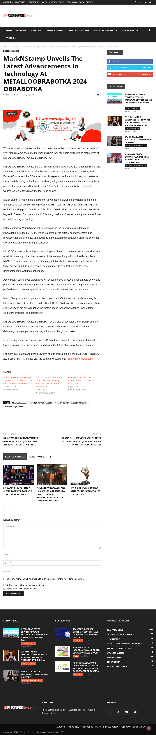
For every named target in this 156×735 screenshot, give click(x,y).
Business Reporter (13, 95)
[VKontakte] (145, 2)
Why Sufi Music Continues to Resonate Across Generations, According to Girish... (137, 121)
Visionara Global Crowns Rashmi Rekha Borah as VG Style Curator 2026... (137, 158)
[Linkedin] (27, 102)
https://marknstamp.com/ (80, 358)
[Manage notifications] (148, 728)
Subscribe (146, 74)
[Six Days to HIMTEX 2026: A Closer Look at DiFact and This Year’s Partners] (18, 474)
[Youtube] (150, 2)
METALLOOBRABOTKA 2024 (41, 403)
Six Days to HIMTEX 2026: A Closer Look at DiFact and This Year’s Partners (17, 491)
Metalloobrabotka (19, 403)
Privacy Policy (56, 2)
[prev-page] (5, 507)
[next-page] (10, 507)
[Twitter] (140, 2)
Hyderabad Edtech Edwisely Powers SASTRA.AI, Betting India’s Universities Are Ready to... (138, 100)
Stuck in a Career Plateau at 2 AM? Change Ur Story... (138, 140)
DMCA (44, 2)
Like (149, 61)
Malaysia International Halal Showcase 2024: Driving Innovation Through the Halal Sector (49, 382)
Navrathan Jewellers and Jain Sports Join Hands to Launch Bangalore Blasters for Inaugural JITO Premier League (51, 494)
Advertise (20, 2)
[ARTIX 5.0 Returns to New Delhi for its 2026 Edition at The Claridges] (86, 474)
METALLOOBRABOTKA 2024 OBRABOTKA (71, 403)
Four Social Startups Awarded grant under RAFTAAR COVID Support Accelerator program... (86, 666)
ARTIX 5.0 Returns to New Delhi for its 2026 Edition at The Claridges (86, 491)
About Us (8, 2)
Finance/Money (130, 30)
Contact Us (33, 2)
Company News (55, 30)
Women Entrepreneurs (136, 146)
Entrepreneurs (132, 128)
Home (8, 30)
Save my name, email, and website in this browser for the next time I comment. (46, 579)
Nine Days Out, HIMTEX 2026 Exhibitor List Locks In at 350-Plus (81, 380)
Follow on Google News (80, 2)
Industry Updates (104, 30)
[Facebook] (135, 2)
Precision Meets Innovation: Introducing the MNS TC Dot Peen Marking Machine (17, 380)
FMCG (76, 656)
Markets (21, 30)
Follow (147, 68)
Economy (35, 30)
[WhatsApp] (20, 102)
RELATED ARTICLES (15, 456)
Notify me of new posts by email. (22, 588)
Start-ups (78, 640)
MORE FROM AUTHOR (40, 456)
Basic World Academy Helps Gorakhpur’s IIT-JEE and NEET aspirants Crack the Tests (21, 441)
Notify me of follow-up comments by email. (27, 585)
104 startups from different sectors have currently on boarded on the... (85, 633)
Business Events (18, 46)
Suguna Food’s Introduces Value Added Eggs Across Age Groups (86, 650)
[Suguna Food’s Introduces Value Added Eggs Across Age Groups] (62, 651)
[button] (149, 30)
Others (9, 38)
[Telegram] (34, 102)
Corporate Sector (78, 30)
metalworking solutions (14, 406)
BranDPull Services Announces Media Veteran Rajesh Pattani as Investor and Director (80, 441)
